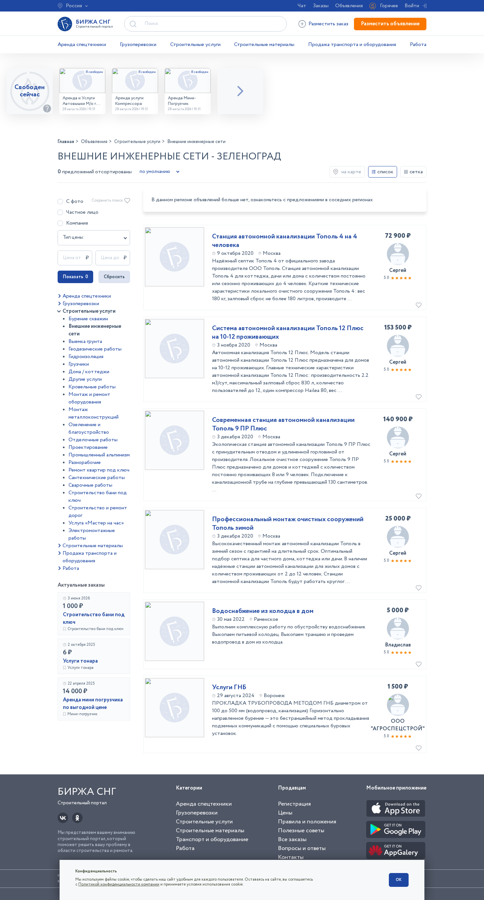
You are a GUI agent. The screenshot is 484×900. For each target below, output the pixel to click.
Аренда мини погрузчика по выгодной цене (93, 703)
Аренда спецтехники (82, 44)
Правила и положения (307, 821)
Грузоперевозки (138, 44)
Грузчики (78, 364)
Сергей (397, 270)
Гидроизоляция (85, 356)
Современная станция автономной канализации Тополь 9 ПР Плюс (283, 424)
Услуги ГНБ (229, 687)
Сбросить (114, 277)
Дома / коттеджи (88, 372)
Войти (412, 6)
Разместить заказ (328, 24)
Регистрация (294, 804)
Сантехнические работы (96, 477)
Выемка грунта (85, 341)
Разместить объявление (390, 24)
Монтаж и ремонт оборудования (89, 398)
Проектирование (88, 447)
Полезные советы (301, 830)
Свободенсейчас (29, 91)
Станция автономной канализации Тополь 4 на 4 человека (284, 241)
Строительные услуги (195, 44)
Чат (302, 6)
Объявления (349, 6)
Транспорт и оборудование (212, 839)
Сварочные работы (90, 485)
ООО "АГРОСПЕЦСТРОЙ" (398, 725)
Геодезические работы (94, 349)
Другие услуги (85, 379)
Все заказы (292, 839)
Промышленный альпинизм (99, 455)
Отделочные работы (93, 440)
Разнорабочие (84, 462)
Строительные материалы (264, 44)
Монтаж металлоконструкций (93, 413)
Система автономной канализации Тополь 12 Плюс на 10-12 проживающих (287, 332)
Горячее (389, 6)
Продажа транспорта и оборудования (352, 44)
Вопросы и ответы (302, 848)
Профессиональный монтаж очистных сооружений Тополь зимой (287, 523)
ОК (399, 880)
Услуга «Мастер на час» (96, 523)
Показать (75, 277)
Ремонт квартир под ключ (98, 470)
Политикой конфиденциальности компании (118, 884)
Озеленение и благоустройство (88, 428)
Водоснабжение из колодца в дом (262, 611)
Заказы (321, 6)
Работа (418, 44)
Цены (285, 813)
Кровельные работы (92, 387)
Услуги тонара (80, 661)
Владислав (398, 645)
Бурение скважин (88, 319)
